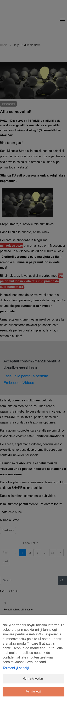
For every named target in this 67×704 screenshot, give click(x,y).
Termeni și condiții (16, 668)
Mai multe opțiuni (33, 679)
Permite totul (33, 692)
